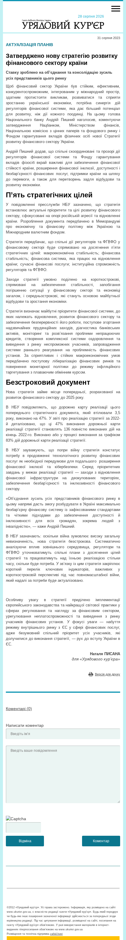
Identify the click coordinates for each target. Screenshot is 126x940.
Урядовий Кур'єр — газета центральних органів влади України (63, 21)
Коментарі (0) (19, 708)
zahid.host (56, 933)
